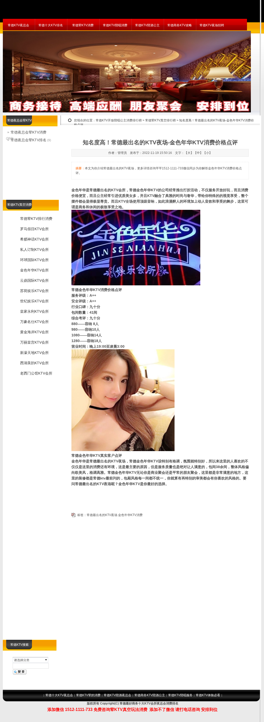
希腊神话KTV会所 (34, 239)
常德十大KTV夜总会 (59, 695)
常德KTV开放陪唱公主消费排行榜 (119, 120)
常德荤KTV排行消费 (36, 219)
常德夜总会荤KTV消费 (28, 132)
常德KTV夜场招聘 (212, 25)
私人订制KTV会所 (34, 249)
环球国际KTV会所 (34, 260)
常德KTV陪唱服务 (180, 695)
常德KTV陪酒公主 (147, 25)
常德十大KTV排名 (50, 25)
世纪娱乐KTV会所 (34, 301)
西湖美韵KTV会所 (34, 363)
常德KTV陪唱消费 (115, 25)
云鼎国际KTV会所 (34, 280)
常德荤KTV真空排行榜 (160, 120)
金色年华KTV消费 (130, 515)
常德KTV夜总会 (18, 25)
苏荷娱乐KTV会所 (34, 291)
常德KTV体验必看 (208, 695)
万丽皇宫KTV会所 (34, 342)
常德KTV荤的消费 (88, 695)
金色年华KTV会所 (34, 270)
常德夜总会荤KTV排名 (28, 140)
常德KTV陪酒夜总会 (117, 695)
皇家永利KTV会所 (34, 311)
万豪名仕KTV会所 (34, 322)
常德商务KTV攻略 (179, 25)
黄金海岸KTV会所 (34, 332)
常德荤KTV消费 (83, 25)
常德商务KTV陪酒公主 (149, 695)
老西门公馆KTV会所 (36, 373)
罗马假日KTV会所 (34, 229)
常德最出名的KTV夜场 (102, 515)
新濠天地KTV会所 (34, 353)
